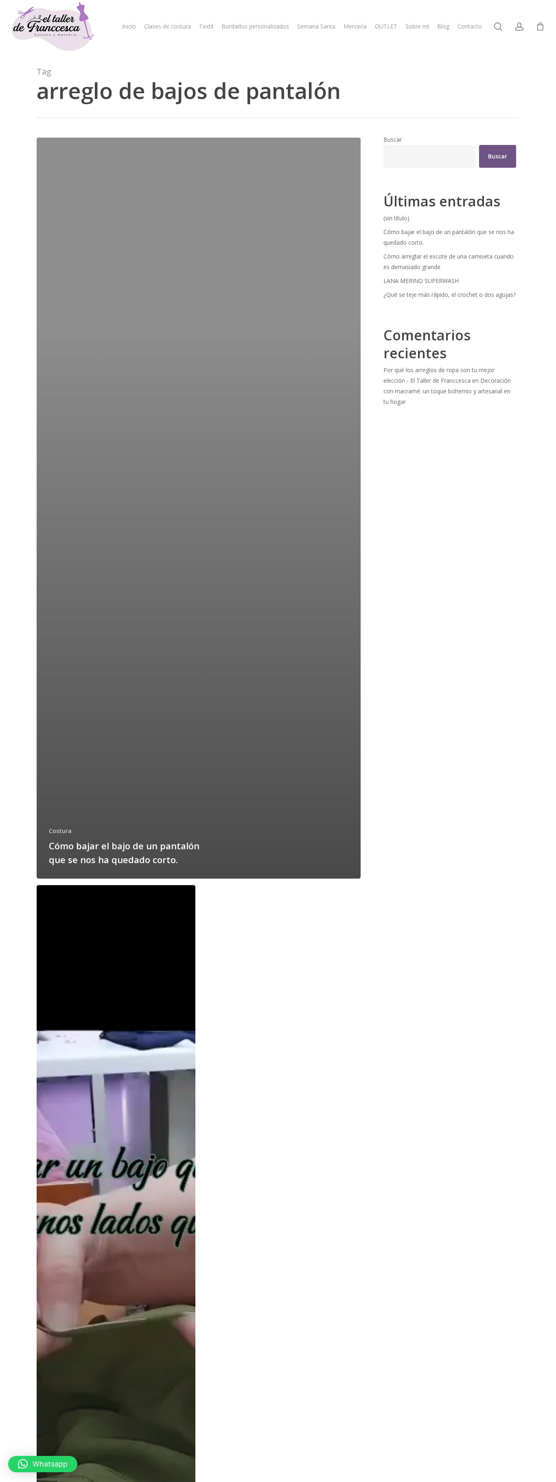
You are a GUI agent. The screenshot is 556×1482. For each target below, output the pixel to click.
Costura (60, 831)
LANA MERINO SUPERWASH (421, 281)
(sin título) (396, 218)
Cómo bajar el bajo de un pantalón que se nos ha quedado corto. (448, 237)
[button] (42, 1464)
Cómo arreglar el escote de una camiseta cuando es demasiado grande (448, 261)
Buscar (392, 139)
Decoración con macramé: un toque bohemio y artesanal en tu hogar (447, 391)
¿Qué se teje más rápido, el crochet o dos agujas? (449, 294)
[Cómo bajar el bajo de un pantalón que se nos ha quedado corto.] (199, 508)
